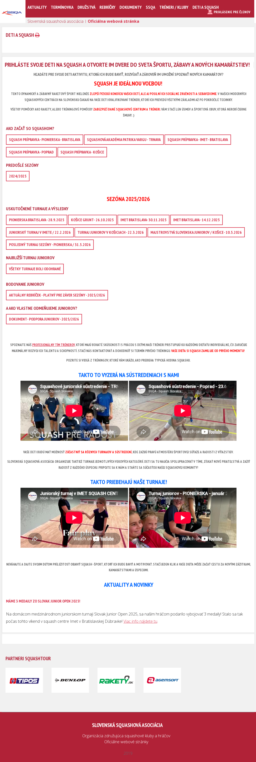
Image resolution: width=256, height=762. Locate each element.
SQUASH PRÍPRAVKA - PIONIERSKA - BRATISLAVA (44, 139)
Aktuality (37, 7)
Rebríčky (108, 7)
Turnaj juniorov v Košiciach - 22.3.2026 (111, 232)
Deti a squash (205, 7)
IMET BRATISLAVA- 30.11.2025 (143, 219)
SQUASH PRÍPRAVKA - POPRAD (31, 152)
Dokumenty (131, 7)
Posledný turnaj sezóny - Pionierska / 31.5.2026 (50, 244)
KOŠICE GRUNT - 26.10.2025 (92, 219)
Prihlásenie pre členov (232, 12)
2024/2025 (17, 176)
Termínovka (62, 7)
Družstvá (87, 7)
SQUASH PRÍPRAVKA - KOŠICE (82, 152)
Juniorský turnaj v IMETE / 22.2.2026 (40, 232)
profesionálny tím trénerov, (53, 345)
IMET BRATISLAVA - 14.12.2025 (196, 219)
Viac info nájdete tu (140, 621)
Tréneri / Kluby (173, 7)
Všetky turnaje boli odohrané (35, 268)
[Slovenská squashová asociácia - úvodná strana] (12, 21)
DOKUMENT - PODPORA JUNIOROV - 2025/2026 (44, 319)
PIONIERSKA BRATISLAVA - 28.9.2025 (36, 219)
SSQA (150, 7)
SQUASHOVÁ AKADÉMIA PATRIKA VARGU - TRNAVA (124, 139)
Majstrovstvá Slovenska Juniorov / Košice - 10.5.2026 (196, 232)
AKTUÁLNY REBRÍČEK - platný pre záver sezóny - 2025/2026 (57, 295)
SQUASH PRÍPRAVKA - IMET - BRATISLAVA (198, 139)
